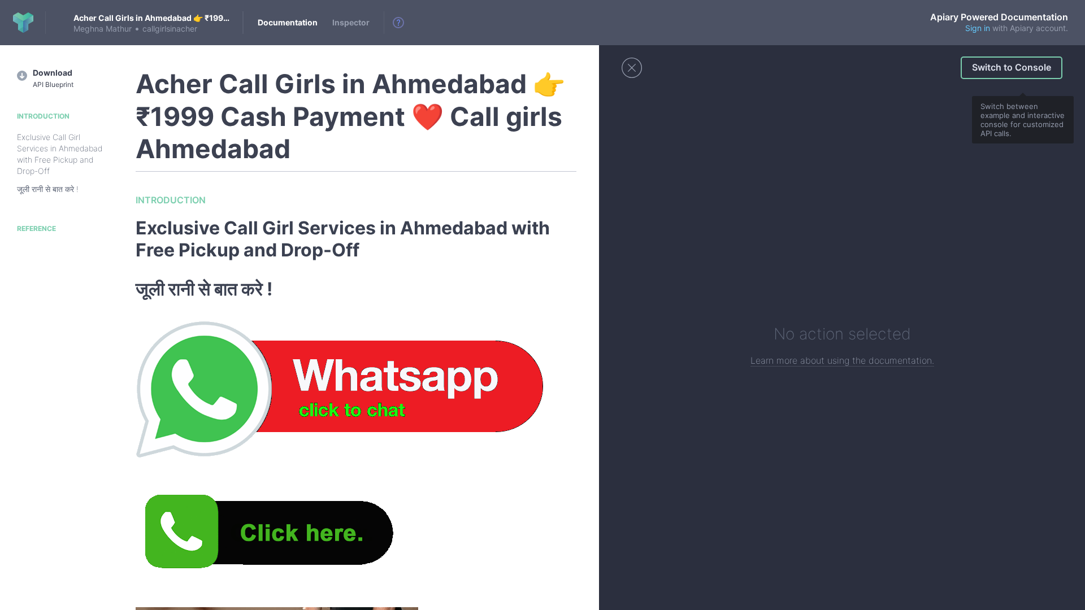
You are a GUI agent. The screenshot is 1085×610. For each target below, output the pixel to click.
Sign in (977, 28)
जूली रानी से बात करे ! (48, 189)
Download (53, 78)
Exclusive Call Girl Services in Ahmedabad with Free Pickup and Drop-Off (59, 154)
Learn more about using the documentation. (842, 360)
